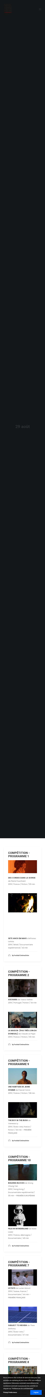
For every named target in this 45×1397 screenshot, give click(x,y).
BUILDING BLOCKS (16, 1183)
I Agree (36, 1392)
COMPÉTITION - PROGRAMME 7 (19, 1263)
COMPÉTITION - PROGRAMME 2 (19, 973)
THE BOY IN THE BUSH (18, 1120)
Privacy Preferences (10, 1392)
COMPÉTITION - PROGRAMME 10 (19, 1158)
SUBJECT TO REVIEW (17, 1325)
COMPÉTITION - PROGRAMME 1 (19, 854)
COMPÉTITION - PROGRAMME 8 (19, 1360)
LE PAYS (11, 1288)
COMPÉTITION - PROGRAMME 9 (19, 1062)
